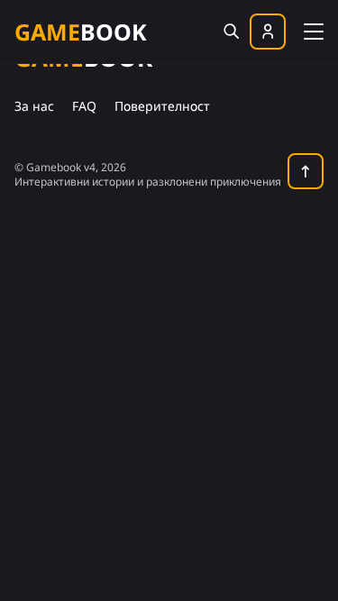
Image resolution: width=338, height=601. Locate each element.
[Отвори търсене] (231, 32)
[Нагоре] (306, 171)
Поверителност (162, 105)
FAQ (84, 105)
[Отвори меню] (314, 30)
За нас (34, 105)
